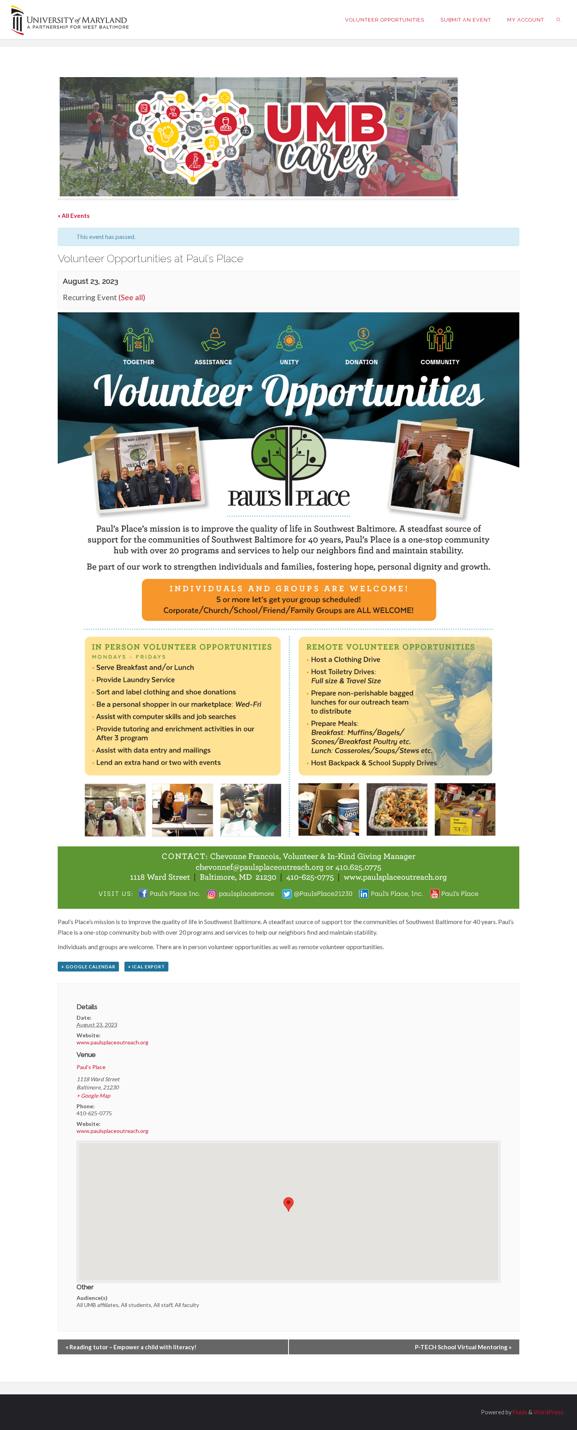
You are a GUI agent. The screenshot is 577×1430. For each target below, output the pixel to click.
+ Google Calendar (88, 966)
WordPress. (548, 1412)
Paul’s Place (91, 1067)
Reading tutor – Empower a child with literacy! (131, 1346)
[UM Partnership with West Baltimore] (70, 19)
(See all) (132, 297)
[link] (559, 19)
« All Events (73, 215)
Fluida (519, 1412)
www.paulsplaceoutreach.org (112, 1042)
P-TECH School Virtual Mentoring (463, 1346)
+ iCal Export (146, 966)
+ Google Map (93, 1095)
